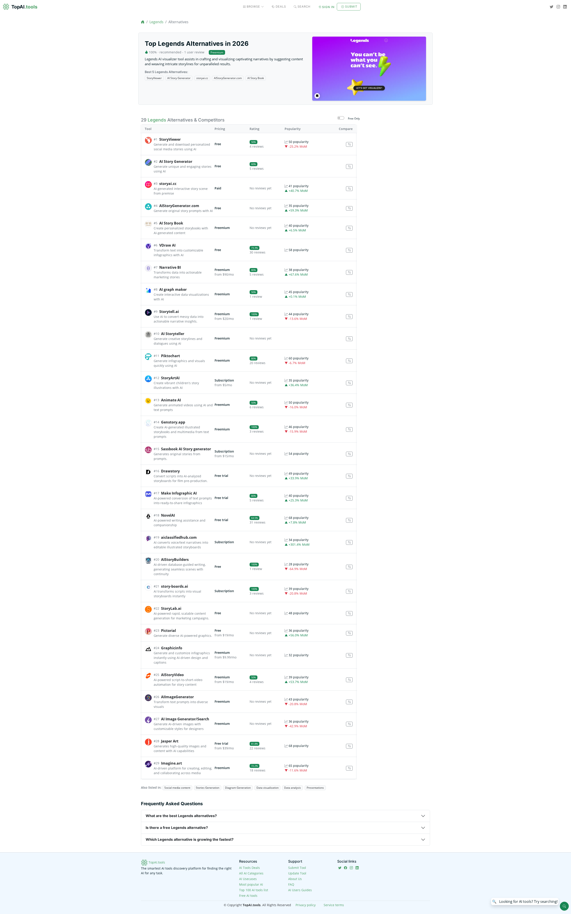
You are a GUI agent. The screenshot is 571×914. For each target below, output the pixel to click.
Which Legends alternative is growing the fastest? (190, 839)
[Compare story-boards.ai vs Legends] (349, 591)
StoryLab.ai (171, 608)
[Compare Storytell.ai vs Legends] (349, 316)
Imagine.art (171, 763)
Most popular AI (251, 884)
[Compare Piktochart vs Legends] (349, 360)
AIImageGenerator (177, 696)
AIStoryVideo (172, 674)
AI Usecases (248, 879)
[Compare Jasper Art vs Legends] (349, 746)
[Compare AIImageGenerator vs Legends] (349, 702)
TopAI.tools (156, 862)
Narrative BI (170, 267)
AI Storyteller (172, 333)
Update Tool (297, 873)
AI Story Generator (178, 78)
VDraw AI (167, 245)
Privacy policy (306, 905)
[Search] (564, 906)
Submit (351, 6)
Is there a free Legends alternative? (177, 827)
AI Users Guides (300, 890)
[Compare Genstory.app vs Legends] (349, 429)
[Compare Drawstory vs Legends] (349, 476)
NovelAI (168, 515)
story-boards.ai (174, 586)
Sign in (328, 7)
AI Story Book (255, 78)
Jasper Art (169, 741)
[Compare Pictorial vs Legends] (349, 633)
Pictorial (168, 630)
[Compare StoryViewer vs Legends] (349, 144)
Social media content (177, 788)
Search (304, 6)
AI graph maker (173, 289)
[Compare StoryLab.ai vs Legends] (349, 613)
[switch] (340, 118)
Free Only (354, 118)
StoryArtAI (170, 377)
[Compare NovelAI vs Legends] (349, 520)
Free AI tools (248, 895)
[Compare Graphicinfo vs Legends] (349, 655)
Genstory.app (173, 422)
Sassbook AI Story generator (186, 449)
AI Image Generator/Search (185, 719)
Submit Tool (297, 868)
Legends (156, 21)
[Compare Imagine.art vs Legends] (349, 768)
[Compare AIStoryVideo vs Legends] (349, 679)
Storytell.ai (169, 311)
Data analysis (292, 788)
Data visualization (268, 788)
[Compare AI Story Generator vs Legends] (349, 166)
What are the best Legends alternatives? (181, 815)
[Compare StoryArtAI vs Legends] (349, 383)
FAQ (291, 884)
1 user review (194, 52)
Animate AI (171, 400)
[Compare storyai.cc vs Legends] (349, 188)
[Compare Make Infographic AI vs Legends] (349, 498)
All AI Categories (251, 873)
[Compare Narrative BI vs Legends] (349, 272)
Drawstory (170, 471)
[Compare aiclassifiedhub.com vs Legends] (349, 542)
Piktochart (170, 355)
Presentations (315, 788)
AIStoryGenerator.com (228, 78)
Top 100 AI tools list (253, 890)
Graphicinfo (171, 648)
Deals (281, 6)
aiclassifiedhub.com (179, 537)
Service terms (334, 905)
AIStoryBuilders (175, 559)
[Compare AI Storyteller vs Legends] (349, 338)
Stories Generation (207, 788)
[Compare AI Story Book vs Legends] (349, 228)
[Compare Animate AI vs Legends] (349, 405)
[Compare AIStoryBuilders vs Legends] (349, 567)
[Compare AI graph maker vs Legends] (349, 294)
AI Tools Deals (249, 868)
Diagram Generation (238, 788)
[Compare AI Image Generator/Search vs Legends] (349, 724)
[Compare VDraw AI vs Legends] (349, 250)
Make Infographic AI (179, 493)
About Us (295, 879)
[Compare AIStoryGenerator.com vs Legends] (349, 208)
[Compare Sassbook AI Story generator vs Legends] (349, 454)
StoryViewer (154, 78)
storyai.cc (202, 78)
